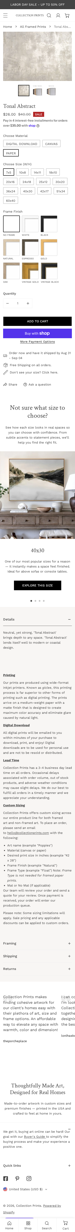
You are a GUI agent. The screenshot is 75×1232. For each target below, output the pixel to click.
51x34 (60, 191)
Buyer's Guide (35, 1137)
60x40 (10, 201)
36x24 (10, 191)
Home (7, 27)
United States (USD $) (25, 1189)
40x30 (27, 191)
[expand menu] (5, 15)
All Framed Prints (33, 27)
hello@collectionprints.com (28, 833)
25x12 (43, 182)
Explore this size (37, 585)
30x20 (60, 182)
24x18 (26, 182)
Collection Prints (28, 1206)
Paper (11, 153)
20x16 (10, 182)
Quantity (9, 293)
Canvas (51, 144)
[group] (37, 495)
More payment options (37, 341)
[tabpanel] (37, 775)
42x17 (44, 191)
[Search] (49, 15)
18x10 (53, 172)
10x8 (22, 172)
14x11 (37, 172)
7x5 (8, 172)
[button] (67, 15)
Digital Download (21, 144)
